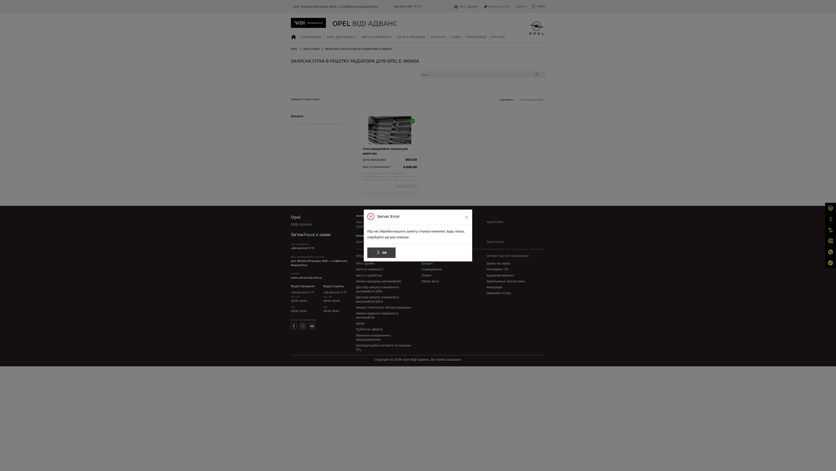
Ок (384, 253)
